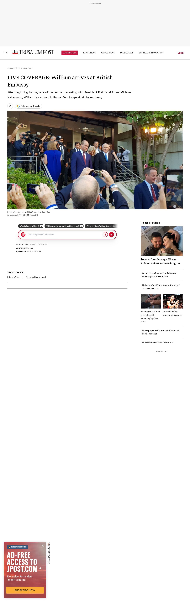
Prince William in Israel (36, 277)
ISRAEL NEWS (89, 53)
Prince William (13, 277)
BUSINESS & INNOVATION (151, 53)
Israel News (28, 68)
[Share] (10, 106)
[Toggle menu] (5, 53)
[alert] (25, 581)
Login (181, 52)
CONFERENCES (70, 53)
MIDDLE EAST (126, 53)
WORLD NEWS (108, 53)
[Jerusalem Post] (31, 53)
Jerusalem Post (13, 68)
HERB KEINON (41, 245)
